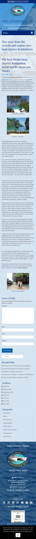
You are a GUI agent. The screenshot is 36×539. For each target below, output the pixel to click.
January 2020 (7, 389)
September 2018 (8, 392)
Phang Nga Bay (23, 52)
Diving (5, 416)
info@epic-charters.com (19, 487)
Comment (4, 306)
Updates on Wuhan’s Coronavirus (13, 371)
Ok (18, 535)
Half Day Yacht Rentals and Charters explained (17, 366)
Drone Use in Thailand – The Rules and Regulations (18, 374)
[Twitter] (8, 502)
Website (4, 340)
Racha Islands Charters (10, 429)
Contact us (8, 267)
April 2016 (6, 395)
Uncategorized (7, 433)
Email (3, 333)
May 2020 (6, 386)
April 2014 (6, 404)
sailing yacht (5, 79)
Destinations (17, 52)
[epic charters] (18, 11)
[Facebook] (4, 502)
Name (3, 326)
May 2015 (6, 401)
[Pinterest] (26, 502)
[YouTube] (22, 502)
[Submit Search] (8, 1)
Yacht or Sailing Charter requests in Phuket (15, 377)
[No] (34, 532)
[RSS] (31, 502)
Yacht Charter (31, 52)
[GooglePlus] (17, 502)
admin (6, 52)
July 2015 (6, 398)
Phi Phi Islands (7, 426)
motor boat (27, 77)
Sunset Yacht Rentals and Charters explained (16, 368)
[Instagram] (13, 502)
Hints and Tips (7, 419)
